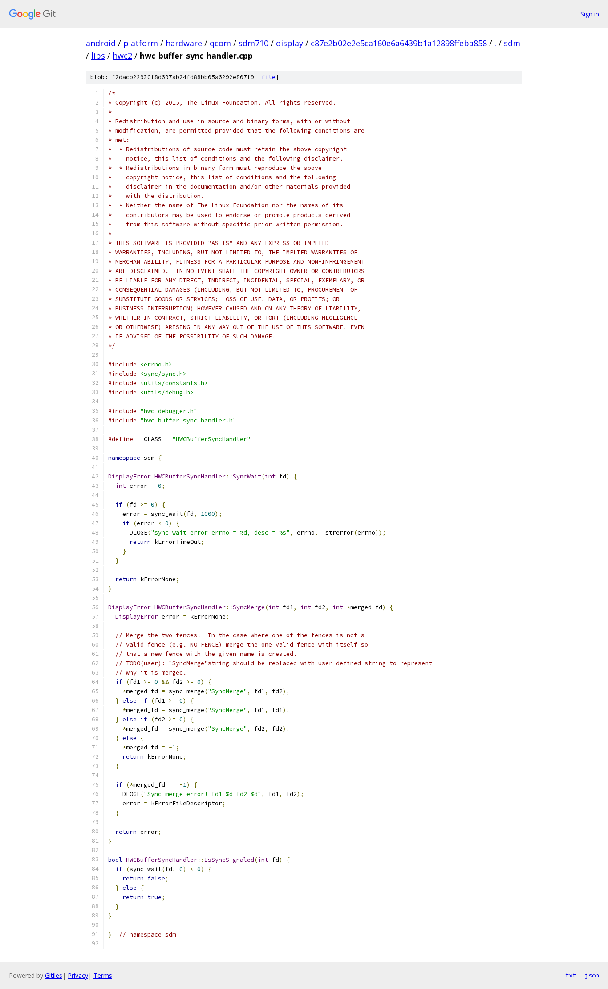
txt (570, 975)
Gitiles (53, 975)
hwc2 (122, 55)
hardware (184, 43)
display (289, 43)
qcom (220, 43)
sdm (512, 43)
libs (98, 55)
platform (140, 43)
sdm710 (253, 43)
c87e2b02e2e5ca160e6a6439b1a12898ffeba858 (399, 43)
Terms (102, 975)
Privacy (78, 975)
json (592, 975)
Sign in (589, 14)
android (101, 43)
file (268, 77)
